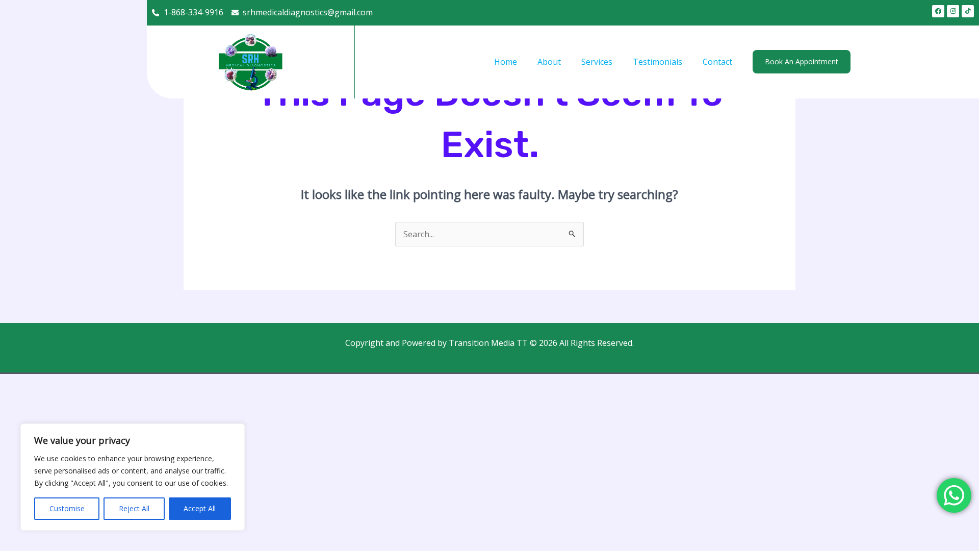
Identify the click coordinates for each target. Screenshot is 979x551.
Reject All (134, 508)
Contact (717, 61)
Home (505, 61)
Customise (67, 508)
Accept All (200, 508)
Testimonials (657, 61)
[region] (132, 477)
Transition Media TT (488, 342)
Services (596, 61)
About (549, 61)
